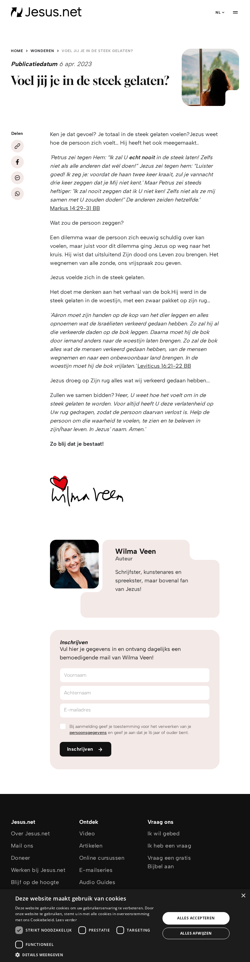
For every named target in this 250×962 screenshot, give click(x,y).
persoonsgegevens (88, 732)
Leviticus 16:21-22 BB (164, 366)
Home (17, 51)
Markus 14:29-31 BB (75, 208)
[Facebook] (17, 162)
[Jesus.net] (46, 12)
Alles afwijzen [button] (196, 933)
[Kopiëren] (17, 146)
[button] (85, 954)
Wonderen (42, 51)
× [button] (243, 896)
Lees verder (66, 919)
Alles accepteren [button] (196, 918)
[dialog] (125, 925)
